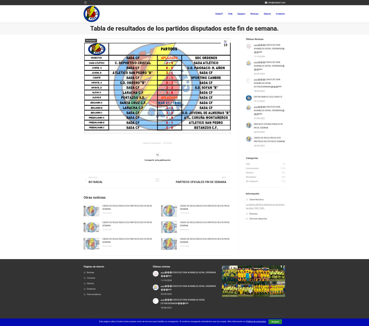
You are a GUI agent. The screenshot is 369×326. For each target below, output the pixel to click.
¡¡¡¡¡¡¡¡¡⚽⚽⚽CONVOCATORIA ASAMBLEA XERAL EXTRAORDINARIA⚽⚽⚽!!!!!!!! (268, 83)
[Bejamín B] (262, 273)
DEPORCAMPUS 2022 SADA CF (268, 97)
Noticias (90, 272)
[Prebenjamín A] (230, 289)
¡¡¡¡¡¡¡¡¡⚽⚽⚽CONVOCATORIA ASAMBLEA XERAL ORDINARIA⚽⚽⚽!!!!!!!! (269, 48)
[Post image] (91, 211)
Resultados (91, 41)
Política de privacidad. (256, 321)
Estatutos (91, 289)
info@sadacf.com (276, 2)
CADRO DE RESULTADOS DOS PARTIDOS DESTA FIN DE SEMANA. (127, 207)
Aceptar (275, 321)
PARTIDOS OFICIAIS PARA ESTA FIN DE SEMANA (268, 126)
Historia (90, 283)
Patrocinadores (94, 294)
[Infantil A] (246, 273)
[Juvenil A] (277, 289)
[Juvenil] (246, 289)
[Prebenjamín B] (277, 273)
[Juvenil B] (262, 289)
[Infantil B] (230, 273)
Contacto (91, 278)
